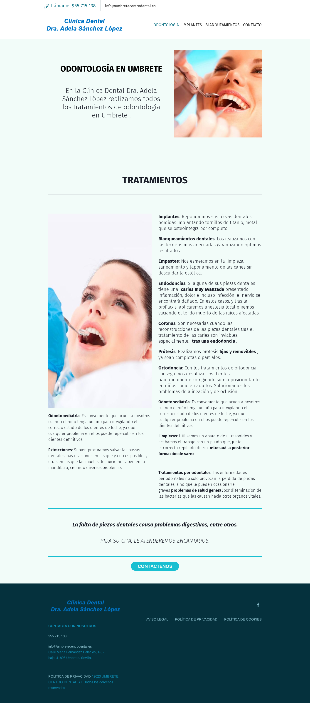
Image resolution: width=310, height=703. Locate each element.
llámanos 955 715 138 (73, 6)
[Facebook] (258, 604)
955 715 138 (57, 636)
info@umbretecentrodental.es (70, 646)
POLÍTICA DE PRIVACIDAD (69, 676)
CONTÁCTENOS (155, 566)
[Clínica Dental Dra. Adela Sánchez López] (85, 606)
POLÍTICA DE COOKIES (243, 619)
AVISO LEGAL (157, 619)
